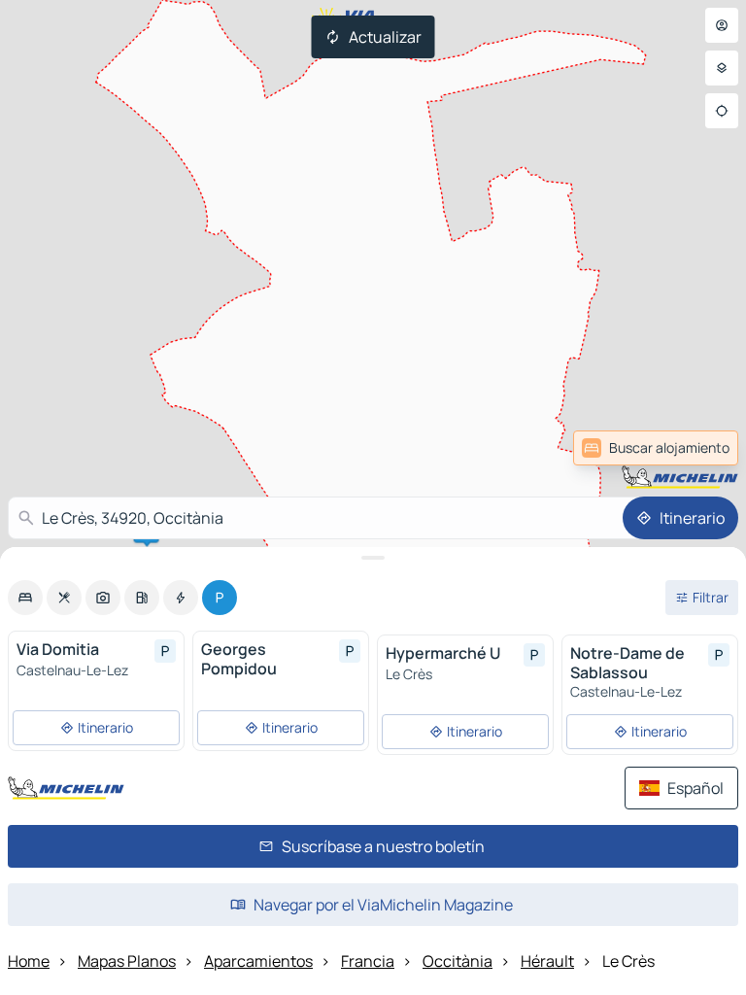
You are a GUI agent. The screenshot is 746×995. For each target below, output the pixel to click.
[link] (691, 447)
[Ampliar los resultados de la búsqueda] (373, 557)
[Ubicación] (721, 110)
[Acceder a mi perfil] (721, 25)
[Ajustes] (721, 68)
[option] (25, 597)
